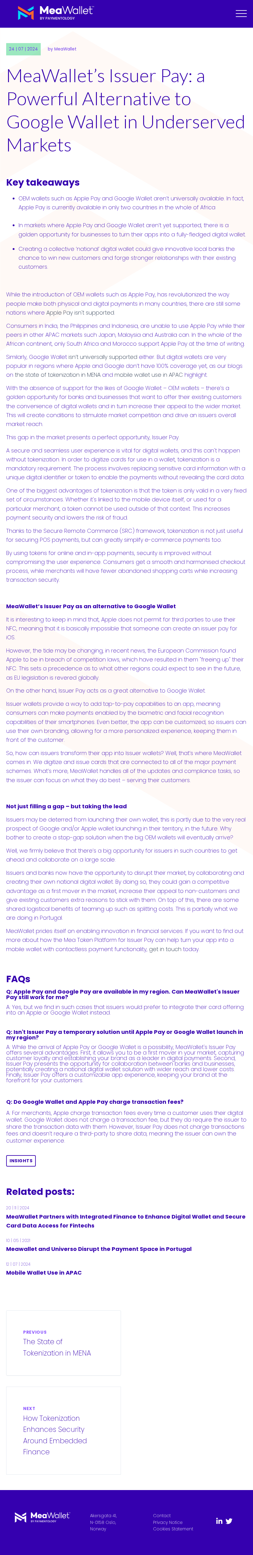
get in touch (165, 949)
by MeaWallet (62, 49)
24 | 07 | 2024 (23, 49)
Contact (162, 1516)
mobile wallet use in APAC (149, 375)
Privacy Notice (168, 1522)
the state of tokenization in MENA (58, 375)
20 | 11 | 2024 (17, 1208)
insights (21, 1161)
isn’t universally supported (102, 357)
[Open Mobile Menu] (241, 14)
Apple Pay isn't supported (80, 312)
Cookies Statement (173, 1529)
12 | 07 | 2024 (18, 1264)
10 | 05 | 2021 (18, 1241)
